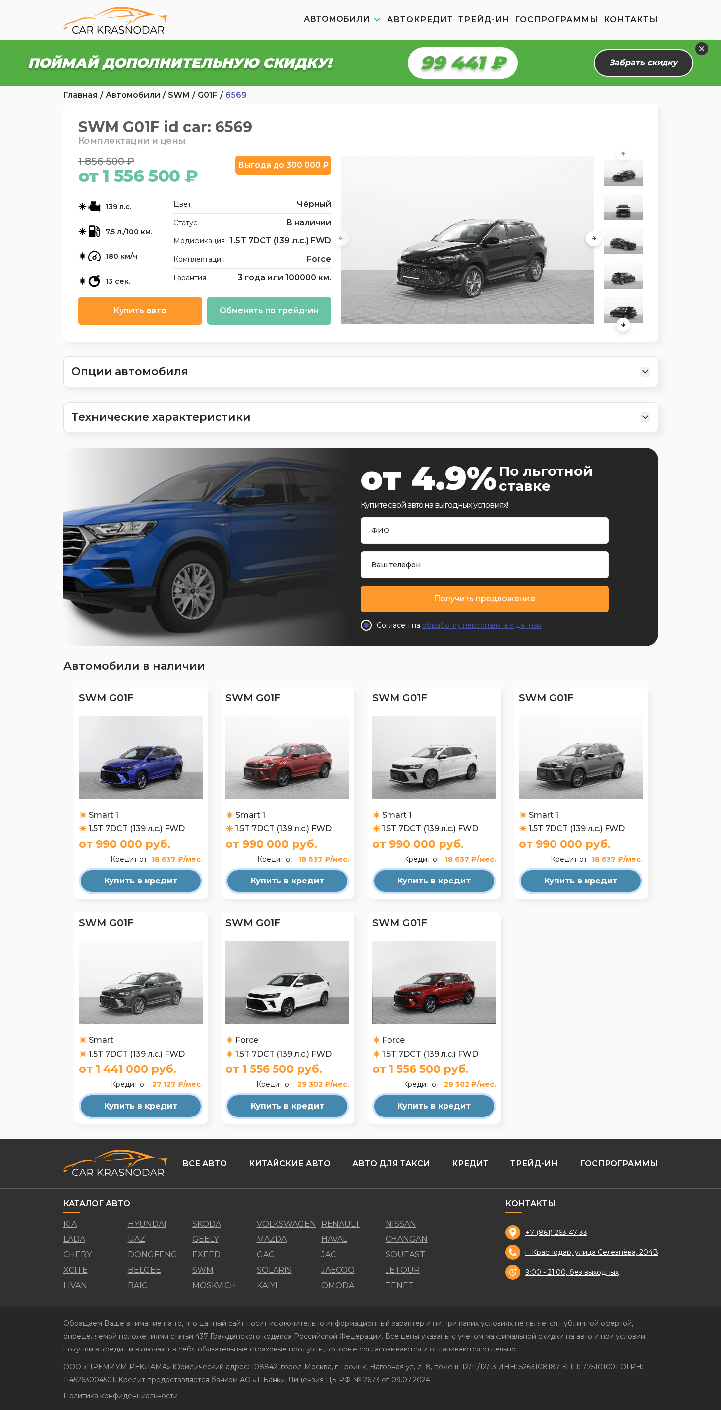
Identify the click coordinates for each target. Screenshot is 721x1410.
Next (594, 240)
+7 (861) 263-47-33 (556, 1232)
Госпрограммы (557, 19)
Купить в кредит (140, 880)
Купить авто (139, 310)
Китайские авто (290, 1163)
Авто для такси (391, 1163)
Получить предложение (484, 598)
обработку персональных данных (482, 625)
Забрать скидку (643, 62)
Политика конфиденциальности (120, 1395)
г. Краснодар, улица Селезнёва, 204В (591, 1252)
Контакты (631, 19)
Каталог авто (96, 1203)
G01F (208, 95)
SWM (179, 95)
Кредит (470, 1163)
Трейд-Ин (484, 19)
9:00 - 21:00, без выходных (572, 1272)
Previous (341, 240)
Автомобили (133, 95)
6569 (236, 95)
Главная (80, 95)
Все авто (204, 1163)
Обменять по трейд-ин (269, 310)
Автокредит (420, 19)
